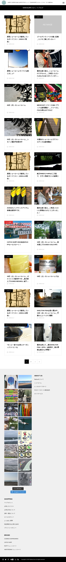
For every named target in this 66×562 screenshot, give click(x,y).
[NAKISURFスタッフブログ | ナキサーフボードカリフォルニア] (4, 2)
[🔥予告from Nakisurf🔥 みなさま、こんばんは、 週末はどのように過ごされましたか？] (25, 409)
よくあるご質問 (8, 520)
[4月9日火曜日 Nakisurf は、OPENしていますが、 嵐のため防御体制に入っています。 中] (25, 395)
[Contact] (15, 559)
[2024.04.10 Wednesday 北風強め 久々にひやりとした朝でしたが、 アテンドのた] (25, 381)
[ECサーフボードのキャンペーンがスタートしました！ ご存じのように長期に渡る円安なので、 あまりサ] (11, 409)
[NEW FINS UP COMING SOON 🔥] (25, 465)
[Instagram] (3, 559)
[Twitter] (5, 559)
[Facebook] (8, 559)
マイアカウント (8, 502)
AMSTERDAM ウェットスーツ (12, 549)
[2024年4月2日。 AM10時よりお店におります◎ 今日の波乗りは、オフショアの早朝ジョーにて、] (11, 479)
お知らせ (8, 16)
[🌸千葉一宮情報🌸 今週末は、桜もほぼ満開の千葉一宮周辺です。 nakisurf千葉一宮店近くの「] (11, 423)
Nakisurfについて (39, 379)
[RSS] (18, 559)
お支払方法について (9, 509)
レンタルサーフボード (40, 386)
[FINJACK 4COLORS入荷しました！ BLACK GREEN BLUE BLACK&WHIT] (25, 451)
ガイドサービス (38, 393)
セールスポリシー (9, 517)
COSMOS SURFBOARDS (11, 538)
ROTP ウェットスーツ (10, 546)
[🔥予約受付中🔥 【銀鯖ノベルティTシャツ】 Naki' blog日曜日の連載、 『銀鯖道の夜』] (11, 381)
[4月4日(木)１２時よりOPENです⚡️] (11, 465)
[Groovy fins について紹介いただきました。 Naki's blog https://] (11, 395)
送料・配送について (9, 513)
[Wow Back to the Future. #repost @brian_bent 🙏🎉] (25, 423)
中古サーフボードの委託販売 (42, 390)
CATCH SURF (8, 542)
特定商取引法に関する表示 (11, 524)
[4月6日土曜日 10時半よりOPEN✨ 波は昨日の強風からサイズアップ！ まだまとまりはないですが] (11, 437)
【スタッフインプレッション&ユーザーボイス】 (46, 153)
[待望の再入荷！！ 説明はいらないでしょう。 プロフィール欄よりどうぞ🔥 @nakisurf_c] (25, 479)
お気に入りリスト (9, 506)
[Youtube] (12, 559)
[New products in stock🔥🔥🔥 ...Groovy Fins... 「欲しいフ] (25, 437)
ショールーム (38, 383)
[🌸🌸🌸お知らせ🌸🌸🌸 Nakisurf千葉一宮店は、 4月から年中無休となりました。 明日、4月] (11, 451)
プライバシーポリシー (10, 527)
